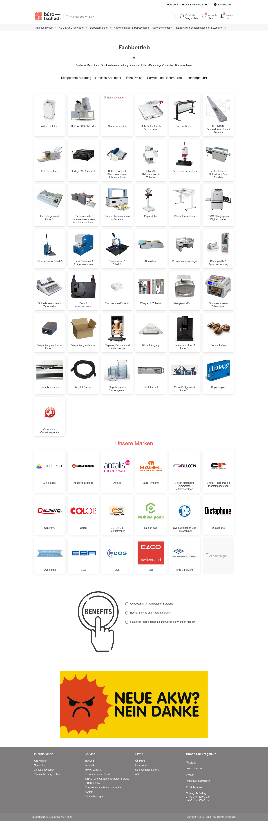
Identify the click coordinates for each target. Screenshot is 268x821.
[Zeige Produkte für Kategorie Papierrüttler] (151, 199)
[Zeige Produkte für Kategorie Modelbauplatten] (49, 370)
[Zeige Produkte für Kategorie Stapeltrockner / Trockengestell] (117, 370)
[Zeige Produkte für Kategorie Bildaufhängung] (151, 328)
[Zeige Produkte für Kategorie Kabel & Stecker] (83, 370)
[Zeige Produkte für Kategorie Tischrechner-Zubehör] (117, 286)
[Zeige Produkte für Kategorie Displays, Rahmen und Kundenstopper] (117, 328)
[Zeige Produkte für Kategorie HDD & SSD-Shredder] (83, 109)
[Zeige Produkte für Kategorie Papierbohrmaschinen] (184, 154)
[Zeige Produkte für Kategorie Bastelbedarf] (151, 370)
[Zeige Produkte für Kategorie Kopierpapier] (218, 370)
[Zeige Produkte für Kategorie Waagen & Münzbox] (184, 286)
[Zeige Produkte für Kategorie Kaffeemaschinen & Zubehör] (184, 328)
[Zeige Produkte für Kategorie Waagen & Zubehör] (151, 286)
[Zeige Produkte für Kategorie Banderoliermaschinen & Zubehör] (117, 199)
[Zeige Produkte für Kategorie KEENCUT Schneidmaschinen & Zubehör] (218, 109)
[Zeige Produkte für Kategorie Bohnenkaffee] (218, 328)
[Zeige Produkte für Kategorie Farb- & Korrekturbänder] (83, 286)
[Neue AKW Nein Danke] (134, 704)
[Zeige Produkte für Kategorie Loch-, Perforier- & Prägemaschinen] (83, 244)
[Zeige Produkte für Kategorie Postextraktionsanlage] (184, 244)
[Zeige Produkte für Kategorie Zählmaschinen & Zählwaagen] (218, 286)
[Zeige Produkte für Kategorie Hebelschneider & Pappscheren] (151, 109)
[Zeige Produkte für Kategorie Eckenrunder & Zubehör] (49, 244)
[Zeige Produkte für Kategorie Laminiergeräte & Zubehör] (49, 199)
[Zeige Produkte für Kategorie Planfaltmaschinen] (184, 199)
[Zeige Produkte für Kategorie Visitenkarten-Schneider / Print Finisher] (218, 154)
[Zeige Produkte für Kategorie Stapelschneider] (117, 109)
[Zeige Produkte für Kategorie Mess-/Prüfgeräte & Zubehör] (184, 370)
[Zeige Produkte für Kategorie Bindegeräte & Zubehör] (83, 154)
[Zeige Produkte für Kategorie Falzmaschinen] (49, 154)
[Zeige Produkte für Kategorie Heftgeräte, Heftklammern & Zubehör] (151, 154)
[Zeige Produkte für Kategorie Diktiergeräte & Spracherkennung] (218, 244)
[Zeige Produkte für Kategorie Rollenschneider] (184, 109)
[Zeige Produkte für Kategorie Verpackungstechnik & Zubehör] (49, 328)
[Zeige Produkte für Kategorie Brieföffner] (151, 244)
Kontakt (172, 4)
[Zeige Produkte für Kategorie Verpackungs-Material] (83, 328)
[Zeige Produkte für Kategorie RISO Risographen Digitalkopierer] (218, 199)
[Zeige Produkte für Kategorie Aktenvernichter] (49, 109)
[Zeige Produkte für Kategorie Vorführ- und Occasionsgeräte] (49, 412)
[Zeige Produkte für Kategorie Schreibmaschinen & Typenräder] (49, 286)
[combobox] (119, 16)
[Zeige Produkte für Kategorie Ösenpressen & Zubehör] (117, 244)
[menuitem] (45, 27)
